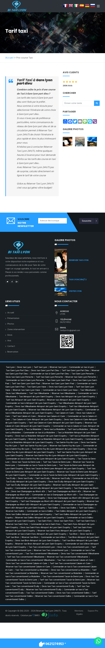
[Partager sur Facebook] (12, 281)
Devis (9, 335)
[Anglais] (71, 5)
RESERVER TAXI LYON (78, 260)
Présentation (13, 318)
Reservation (12, 352)
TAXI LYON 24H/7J (78, 279)
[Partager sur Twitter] (7, 281)
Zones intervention (16, 329)
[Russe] (93, 5)
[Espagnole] (82, 5)
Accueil (9, 58)
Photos (10, 324)
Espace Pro (93, 611)
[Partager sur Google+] (16, 281)
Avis (9, 340)
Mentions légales (79, 612)
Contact (11, 346)
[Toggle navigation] (98, 6)
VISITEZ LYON (75, 291)
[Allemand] (87, 5)
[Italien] (76, 5)
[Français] (65, 5)
